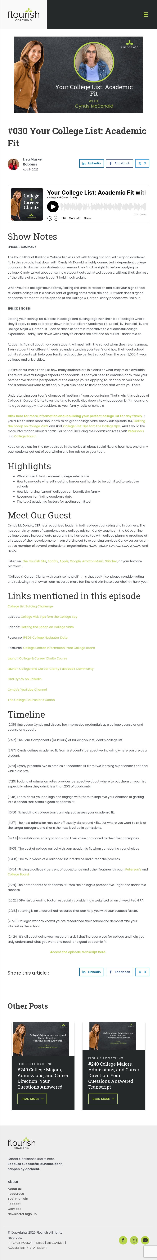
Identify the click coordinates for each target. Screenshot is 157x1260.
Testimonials (18, 1198)
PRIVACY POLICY (20, 1242)
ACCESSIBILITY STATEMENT (27, 1247)
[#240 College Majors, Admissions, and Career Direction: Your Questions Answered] (43, 1039)
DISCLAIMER (55, 1242)
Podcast (14, 1204)
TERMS (39, 1242)
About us (15, 1189)
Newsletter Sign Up (22, 1214)
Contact (14, 1209)
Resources (16, 1194)
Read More (30, 1099)
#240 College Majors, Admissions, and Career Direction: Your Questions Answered (43, 1078)
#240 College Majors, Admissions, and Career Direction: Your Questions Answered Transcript (113, 1075)
